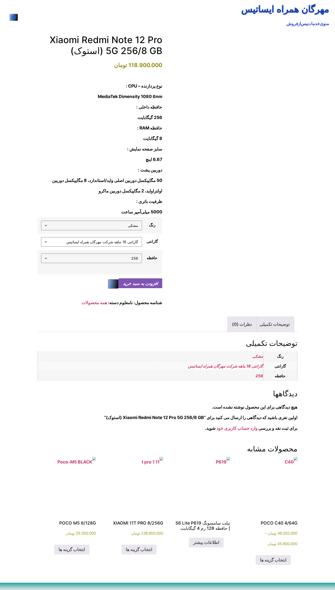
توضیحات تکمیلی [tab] (275, 324)
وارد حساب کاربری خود (237, 428)
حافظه (152, 258)
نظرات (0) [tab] (242, 324)
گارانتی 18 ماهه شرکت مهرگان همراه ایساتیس (225, 366)
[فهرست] (14, 17)
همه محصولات (94, 302)
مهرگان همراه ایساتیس (285, 9)
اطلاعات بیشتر (206, 542)
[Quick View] (253, 560)
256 (259, 375)
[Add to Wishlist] (113, 284)
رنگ (152, 225)
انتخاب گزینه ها (273, 560)
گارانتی (152, 241)
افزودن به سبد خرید (140, 283)
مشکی (257, 356)
